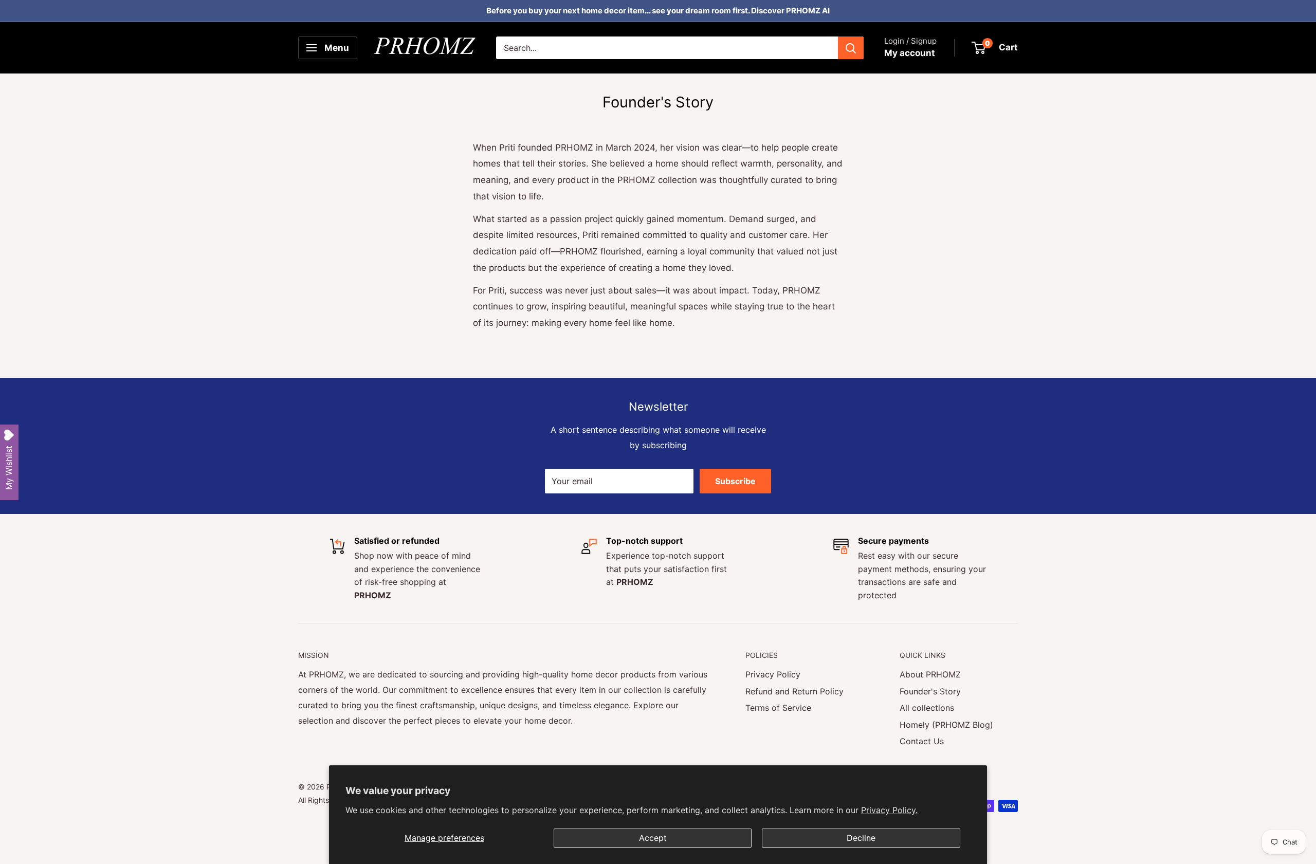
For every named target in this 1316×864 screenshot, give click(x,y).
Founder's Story (930, 691)
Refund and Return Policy (794, 691)
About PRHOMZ (930, 674)
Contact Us (922, 741)
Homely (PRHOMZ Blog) (946, 725)
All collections (927, 708)
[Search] (851, 47)
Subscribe (735, 481)
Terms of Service (778, 708)
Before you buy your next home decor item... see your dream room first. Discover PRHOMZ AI (658, 10)
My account (909, 53)
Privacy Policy (772, 674)
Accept (653, 838)
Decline (861, 838)
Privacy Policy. (889, 810)
